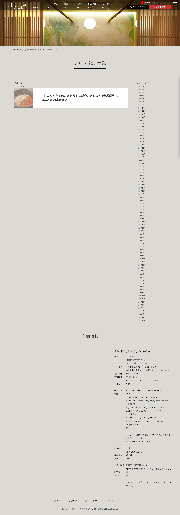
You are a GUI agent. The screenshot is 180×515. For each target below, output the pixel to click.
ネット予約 (160, 7)
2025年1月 (141, 145)
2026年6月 (141, 93)
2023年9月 (141, 194)
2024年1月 (141, 182)
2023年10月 (141, 191)
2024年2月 (141, 179)
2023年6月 (141, 203)
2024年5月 (141, 169)
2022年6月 (141, 240)
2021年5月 (141, 280)
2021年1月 (141, 293)
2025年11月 (141, 114)
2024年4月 (141, 173)
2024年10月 (141, 154)
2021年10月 (141, 265)
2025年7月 (141, 126)
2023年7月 (141, 200)
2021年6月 (141, 277)
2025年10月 (141, 117)
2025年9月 (141, 120)
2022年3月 (141, 250)
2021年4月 (141, 283)
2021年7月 (141, 274)
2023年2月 (141, 216)
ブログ (124, 500)
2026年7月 (141, 90)
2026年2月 (141, 105)
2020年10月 (141, 302)
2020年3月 (141, 311)
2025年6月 (141, 129)
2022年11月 (141, 225)
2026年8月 (141, 86)
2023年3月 (141, 213)
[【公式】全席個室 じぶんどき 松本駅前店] (19, 6)
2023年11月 (141, 188)
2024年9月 (141, 157)
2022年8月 (141, 234)
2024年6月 (141, 166)
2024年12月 (141, 148)
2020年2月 (141, 314)
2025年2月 (141, 142)
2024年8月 (141, 160)
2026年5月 (141, 96)
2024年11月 (141, 151)
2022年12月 (141, 222)
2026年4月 (141, 99)
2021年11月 (141, 262)
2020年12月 (141, 296)
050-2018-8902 (139, 7)
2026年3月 (141, 102)
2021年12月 (141, 259)
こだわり (56, 500)
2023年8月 (141, 197)
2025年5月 (141, 133)
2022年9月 (141, 231)
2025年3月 (141, 139)
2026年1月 (141, 108)
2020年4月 (141, 308)
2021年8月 (141, 271)
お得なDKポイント (149, 2)
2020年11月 (141, 299)
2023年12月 (141, 185)
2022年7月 (141, 237)
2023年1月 (141, 219)
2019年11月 (141, 320)
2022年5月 (141, 243)
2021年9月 (141, 268)
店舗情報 (111, 500)
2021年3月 (141, 287)
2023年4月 (141, 209)
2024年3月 (141, 176)
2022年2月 (141, 253)
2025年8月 (141, 123)
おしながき (72, 500)
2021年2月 (141, 290)
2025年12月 (141, 111)
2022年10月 (141, 228)
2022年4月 (141, 246)
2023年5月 (141, 206)
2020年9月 (141, 305)
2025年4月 (141, 136)
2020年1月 (141, 317)
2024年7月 (141, 163)
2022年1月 (141, 256)
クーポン (97, 500)
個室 (85, 500)
